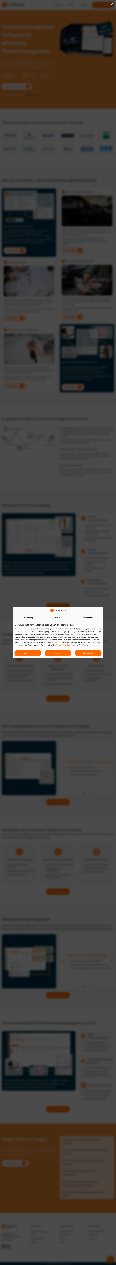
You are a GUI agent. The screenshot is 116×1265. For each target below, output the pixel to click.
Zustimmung (28, 617)
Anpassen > (57, 653)
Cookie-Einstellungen (64, 645)
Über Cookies (88, 617)
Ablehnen (27, 653)
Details (58, 617)
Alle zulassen (88, 653)
